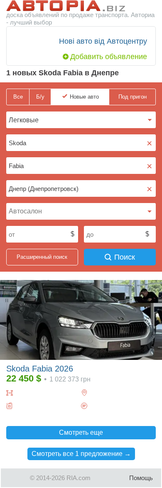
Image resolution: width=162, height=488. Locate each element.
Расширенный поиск (42, 257)
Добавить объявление (108, 56)
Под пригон (132, 97)
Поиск (124, 257)
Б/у (40, 97)
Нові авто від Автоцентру (103, 41)
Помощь (141, 477)
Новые (84, 97)
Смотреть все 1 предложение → (81, 453)
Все (18, 97)
